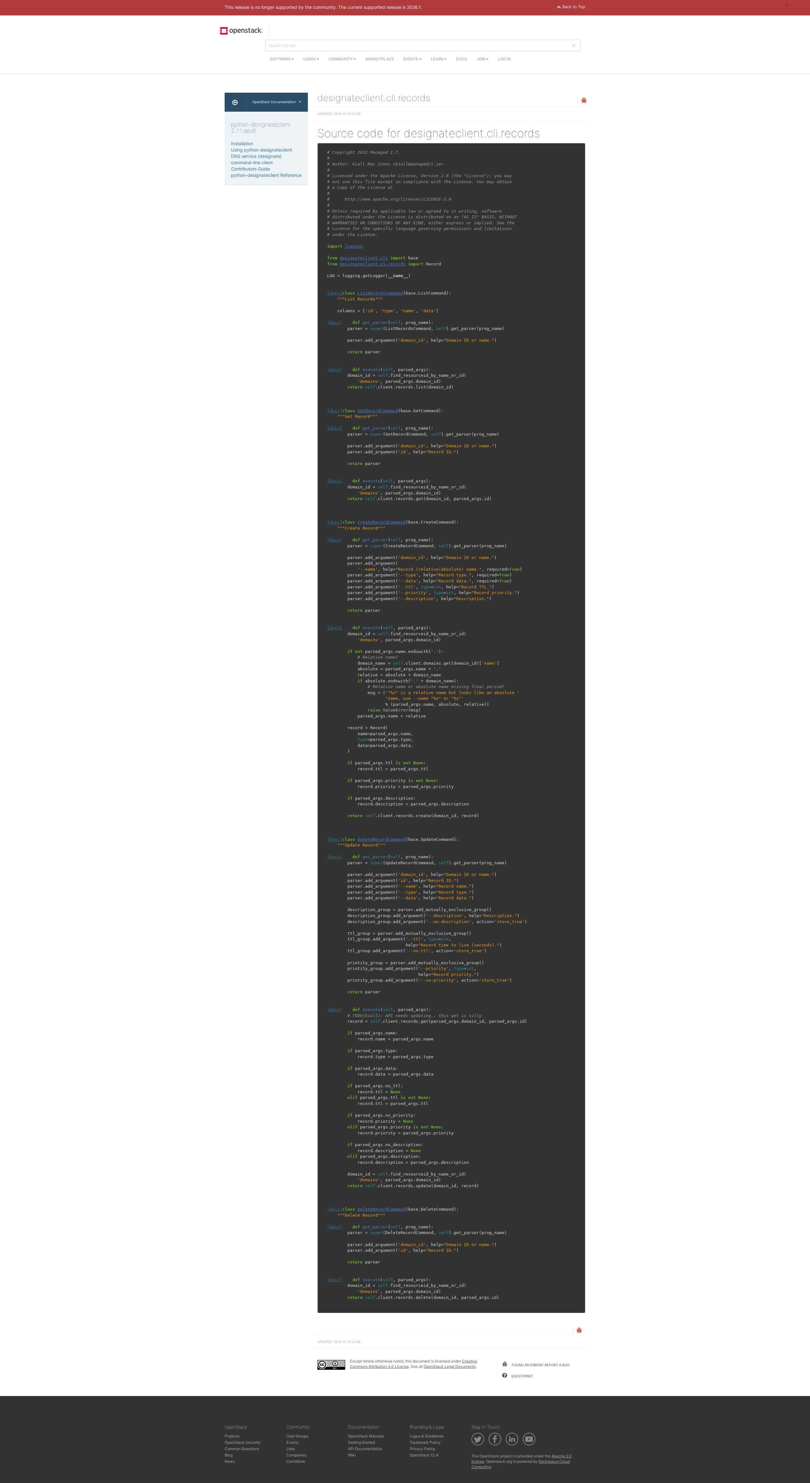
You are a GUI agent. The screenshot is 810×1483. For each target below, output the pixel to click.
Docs (461, 59)
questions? (521, 1376)
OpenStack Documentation (274, 102)
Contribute (295, 1461)
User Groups (297, 1436)
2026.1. (414, 7)
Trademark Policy (425, 1442)
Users (310, 59)
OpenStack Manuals (366, 1436)
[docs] (334, 293)
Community (341, 59)
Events (411, 59)
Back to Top (573, 6)
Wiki (352, 1455)
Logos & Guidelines (427, 1436)
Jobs (290, 1448)
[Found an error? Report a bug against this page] (583, 101)
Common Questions (242, 1448)
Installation (242, 143)
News (230, 1461)
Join (481, 59)
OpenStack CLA (424, 1455)
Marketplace (379, 59)
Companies (296, 1455)
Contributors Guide (250, 168)
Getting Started (361, 1442)
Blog (229, 1455)
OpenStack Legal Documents (450, 1366)
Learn (437, 59)
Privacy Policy (422, 1448)
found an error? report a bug (540, 1365)
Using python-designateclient (261, 149)
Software (280, 59)
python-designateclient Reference (266, 175)
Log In (504, 59)
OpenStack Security (242, 1442)
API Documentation (365, 1448)
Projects (232, 1436)
